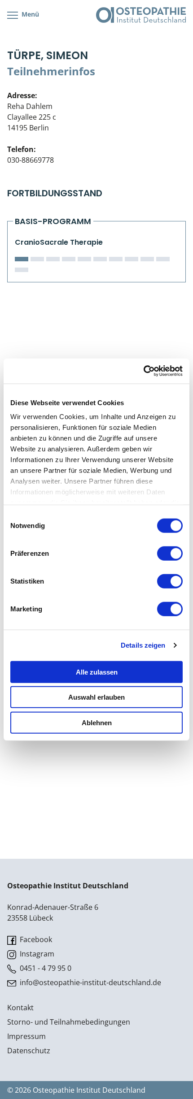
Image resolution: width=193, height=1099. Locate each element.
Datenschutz (28, 1051)
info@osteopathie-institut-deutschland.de (89, 982)
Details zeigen (143, 645)
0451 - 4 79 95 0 (44, 968)
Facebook (35, 939)
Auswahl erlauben (96, 697)
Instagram (36, 954)
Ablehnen (97, 722)
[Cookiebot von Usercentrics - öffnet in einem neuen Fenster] (143, 371)
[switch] (170, 553)
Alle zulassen (97, 671)
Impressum (26, 1036)
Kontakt (20, 1007)
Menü (29, 14)
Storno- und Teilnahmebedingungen (68, 1022)
